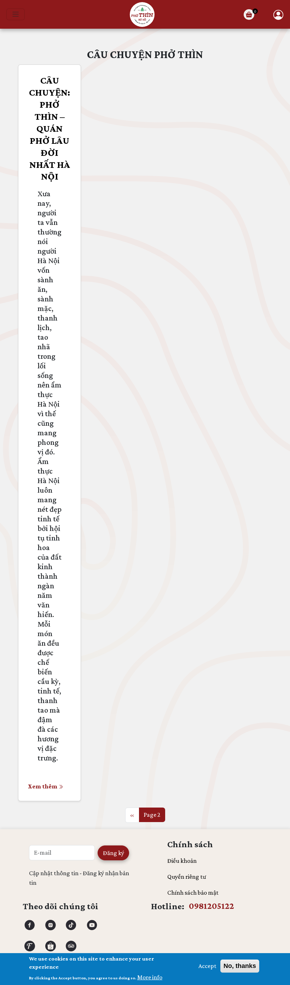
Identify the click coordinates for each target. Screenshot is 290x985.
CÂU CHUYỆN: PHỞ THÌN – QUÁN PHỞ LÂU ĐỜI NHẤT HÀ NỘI (49, 128)
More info (149, 977)
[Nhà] (142, 14)
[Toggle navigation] (15, 15)
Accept (207, 965)
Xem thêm (42, 786)
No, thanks (240, 965)
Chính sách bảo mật (193, 892)
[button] (278, 14)
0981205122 (211, 906)
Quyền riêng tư (186, 876)
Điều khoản (182, 860)
